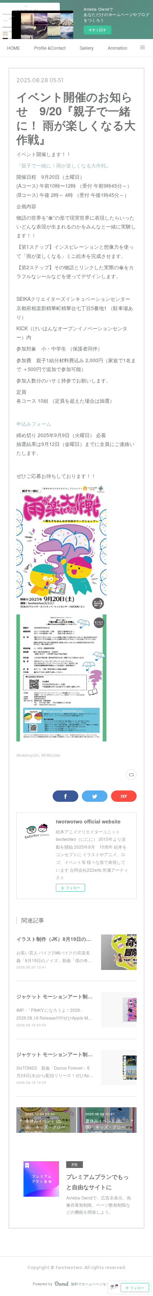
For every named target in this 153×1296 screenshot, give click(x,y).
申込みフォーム (33, 423)
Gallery (87, 48)
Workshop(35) (27, 755)
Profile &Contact (49, 48)
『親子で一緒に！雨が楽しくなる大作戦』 (63, 165)
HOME (13, 48)
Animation (117, 48)
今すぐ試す (97, 29)
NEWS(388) (50, 755)
